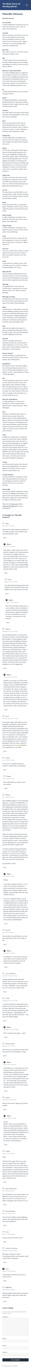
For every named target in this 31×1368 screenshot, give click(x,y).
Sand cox (8, 1287)
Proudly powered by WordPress (10, 1366)
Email (4, 1345)
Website (4, 1352)
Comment (5, 1317)
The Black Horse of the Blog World (11, 5)
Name (4, 1338)
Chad (8, 544)
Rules (13, 504)
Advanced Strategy (8, 506)
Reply (5, 538)
